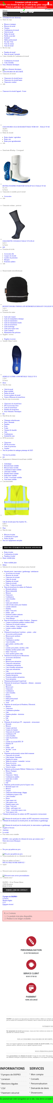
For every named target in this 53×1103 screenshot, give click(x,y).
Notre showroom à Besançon (11, 841)
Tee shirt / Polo (8, 42)
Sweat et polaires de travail (12, 395)
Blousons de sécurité (12, 575)
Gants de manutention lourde (13, 323)
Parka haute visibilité (10, 475)
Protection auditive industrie (14, 614)
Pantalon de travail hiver (11, 409)
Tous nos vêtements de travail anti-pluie (22, 548)
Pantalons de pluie (9, 556)
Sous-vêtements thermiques (11, 65)
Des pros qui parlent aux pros (12, 849)
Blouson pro (9, 687)
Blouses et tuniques (10, 24)
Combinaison (10, 597)
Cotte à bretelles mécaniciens (14, 667)
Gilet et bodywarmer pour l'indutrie (16, 605)
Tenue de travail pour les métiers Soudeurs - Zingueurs (20, 620)
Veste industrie (10, 618)
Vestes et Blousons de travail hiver (14, 397)
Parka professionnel (12, 699)
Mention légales (7, 900)
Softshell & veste (9, 436)
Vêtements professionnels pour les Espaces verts (19, 785)
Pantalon (6, 424)
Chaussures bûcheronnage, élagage (16, 792)
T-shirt (6, 428)
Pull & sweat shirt (9, 36)
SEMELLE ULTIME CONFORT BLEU (20, 376)
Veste (7, 630)
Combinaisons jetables (12, 777)
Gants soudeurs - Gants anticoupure (17, 626)
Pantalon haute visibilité (11, 474)
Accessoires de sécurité (13, 573)
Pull (7, 718)
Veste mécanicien (11, 679)
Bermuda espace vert (12, 787)
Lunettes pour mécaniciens (14, 673)
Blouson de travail (9, 26)
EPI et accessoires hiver (11, 406)
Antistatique (7, 464)
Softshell (7, 38)
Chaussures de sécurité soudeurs (15, 624)
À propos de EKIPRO (10, 896)
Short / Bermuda (9, 422)
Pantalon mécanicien (12, 675)
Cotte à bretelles (9, 63)
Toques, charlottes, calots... (14, 765)
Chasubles (9, 773)
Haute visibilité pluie (9, 558)
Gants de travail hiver (10, 325)
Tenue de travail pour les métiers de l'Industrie (18, 587)
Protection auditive (9, 262)
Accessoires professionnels (14, 634)
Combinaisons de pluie (11, 536)
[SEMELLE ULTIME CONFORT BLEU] (17, 375)
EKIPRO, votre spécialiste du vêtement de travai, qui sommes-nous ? (24, 839)
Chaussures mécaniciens (13, 663)
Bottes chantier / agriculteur (12, 137)
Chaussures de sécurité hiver (12, 404)
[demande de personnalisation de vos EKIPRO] (31, 946)
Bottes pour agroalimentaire (12, 141)
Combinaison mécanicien (13, 665)
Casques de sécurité (10, 256)
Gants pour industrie (12, 603)
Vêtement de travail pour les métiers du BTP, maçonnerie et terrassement (24, 814)
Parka (7, 716)
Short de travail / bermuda (12, 54)
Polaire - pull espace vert (13, 808)
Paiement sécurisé (8, 904)
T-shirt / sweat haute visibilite (13, 477)
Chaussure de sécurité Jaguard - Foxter (14, 91)
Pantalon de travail (9, 52)
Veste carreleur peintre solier (14, 654)
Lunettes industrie (11, 607)
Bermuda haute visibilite (11, 466)
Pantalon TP (9, 744)
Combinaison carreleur (12, 640)
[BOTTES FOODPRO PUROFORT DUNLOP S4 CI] (17, 184)
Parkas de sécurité (11, 583)
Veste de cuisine (9, 44)
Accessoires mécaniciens (13, 657)
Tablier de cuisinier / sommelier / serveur (18, 761)
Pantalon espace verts (12, 804)
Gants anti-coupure (10, 317)
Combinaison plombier (13, 710)
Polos (6, 426)
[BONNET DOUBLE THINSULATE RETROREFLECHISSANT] (17, 304)
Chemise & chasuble (10, 430)
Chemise (6, 28)
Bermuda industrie (11, 589)
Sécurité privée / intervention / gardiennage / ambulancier (21, 571)
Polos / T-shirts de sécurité (14, 585)
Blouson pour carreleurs (13, 636)
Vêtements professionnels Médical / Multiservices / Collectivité (23, 769)
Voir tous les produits (9, 455)
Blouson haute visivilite (11, 468)
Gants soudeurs (9, 330)
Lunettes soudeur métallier (14, 628)
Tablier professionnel (10, 40)
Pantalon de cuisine (11, 759)
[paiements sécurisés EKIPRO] (31, 992)
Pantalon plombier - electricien (15, 714)
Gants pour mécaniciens (13, 669)
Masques (7, 260)
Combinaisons (8, 434)
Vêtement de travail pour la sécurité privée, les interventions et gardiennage (25, 821)
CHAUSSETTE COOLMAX (18, 241)
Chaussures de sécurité (13, 577)
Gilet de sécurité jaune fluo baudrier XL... (15, 522)
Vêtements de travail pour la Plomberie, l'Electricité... (20, 704)
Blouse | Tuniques (11, 771)
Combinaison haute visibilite (12, 470)
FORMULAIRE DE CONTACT (16, 890)
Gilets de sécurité (11, 579)
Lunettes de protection (10, 258)
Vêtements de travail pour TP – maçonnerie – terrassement (21, 722)
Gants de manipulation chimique (14, 319)
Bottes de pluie (8, 552)
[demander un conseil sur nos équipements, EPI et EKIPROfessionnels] (31, 969)
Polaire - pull (10, 613)
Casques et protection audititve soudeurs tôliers (20, 622)
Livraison (5, 898)
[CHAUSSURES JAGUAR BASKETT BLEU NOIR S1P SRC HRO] (17, 125)
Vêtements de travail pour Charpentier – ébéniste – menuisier (22, 683)
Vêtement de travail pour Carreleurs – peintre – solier (20, 632)
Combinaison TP (11, 734)
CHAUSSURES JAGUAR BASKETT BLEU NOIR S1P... (26, 127)
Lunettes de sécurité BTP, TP (14, 742)
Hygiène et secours (10, 339)
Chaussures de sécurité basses (13, 78)
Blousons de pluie (9, 535)
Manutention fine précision (12, 332)
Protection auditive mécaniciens (15, 677)
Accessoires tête (9, 254)
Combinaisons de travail (11, 30)
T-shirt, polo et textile (12, 616)
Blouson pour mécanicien (13, 661)
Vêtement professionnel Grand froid (15, 681)
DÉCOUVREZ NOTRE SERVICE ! (14, 862)
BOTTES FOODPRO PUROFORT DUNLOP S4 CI (24, 186)
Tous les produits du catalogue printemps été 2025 (18, 450)
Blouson (8, 593)
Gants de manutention (10, 321)
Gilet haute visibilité (10, 472)
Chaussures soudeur (10, 82)
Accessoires (7, 196)
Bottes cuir (7, 139)
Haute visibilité (8, 391)
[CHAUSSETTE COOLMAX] (17, 239)
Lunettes (6, 448)
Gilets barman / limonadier (14, 757)
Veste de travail (8, 46)
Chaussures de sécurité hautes (13, 80)
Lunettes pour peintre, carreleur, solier (17, 648)
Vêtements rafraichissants (12, 420)
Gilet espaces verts (11, 802)
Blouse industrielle (11, 591)
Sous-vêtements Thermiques (12, 411)
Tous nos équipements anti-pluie (12, 540)
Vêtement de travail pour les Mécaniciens (16, 656)
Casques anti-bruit (11, 728)
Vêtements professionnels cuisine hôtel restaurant (19, 753)
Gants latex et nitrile (12, 779)
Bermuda (8, 659)
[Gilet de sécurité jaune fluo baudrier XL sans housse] (17, 515)
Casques (8, 790)
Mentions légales (9, 1083)
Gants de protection (10, 446)
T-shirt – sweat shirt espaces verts (16, 810)
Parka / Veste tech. (11, 611)
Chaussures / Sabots (12, 775)
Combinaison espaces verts (14, 794)
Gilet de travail (8, 32)
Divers (8, 601)
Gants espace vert (11, 800)
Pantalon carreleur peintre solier (15, 650)
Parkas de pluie (8, 538)
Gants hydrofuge (9, 327)
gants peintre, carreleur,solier (14, 644)
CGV (4, 902)
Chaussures (7, 442)
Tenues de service (11, 763)
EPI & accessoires (9, 444)
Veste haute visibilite (10, 479)
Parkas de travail (9, 34)
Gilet (5, 432)
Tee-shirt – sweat (11, 749)
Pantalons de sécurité (12, 581)
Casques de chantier (12, 730)
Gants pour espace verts (11, 329)
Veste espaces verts (11, 812)
